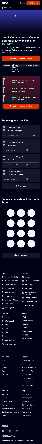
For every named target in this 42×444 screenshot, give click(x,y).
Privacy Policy (19, 440)
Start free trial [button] (33, 3)
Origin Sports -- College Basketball (27, 66)
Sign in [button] (22, 3)
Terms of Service (7, 440)
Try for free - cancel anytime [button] (21, 59)
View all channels (21, 255)
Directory (29, 440)
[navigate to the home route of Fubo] (5, 3)
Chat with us (26, 415)
